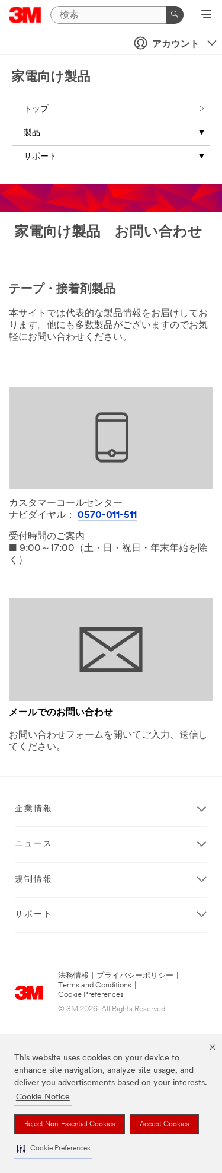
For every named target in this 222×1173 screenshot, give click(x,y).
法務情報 (73, 976)
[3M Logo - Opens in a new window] (25, 15)
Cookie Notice (43, 1097)
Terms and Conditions (94, 985)
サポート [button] (34, 914)
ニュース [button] (34, 844)
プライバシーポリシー (134, 976)
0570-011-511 (107, 515)
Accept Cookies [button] (164, 1124)
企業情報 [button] (34, 809)
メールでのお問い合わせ (61, 713)
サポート (40, 156)
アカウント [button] (176, 44)
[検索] (175, 15)
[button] (53, 1149)
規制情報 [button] (34, 879)
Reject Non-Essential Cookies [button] (69, 1124)
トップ (36, 109)
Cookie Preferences (91, 995)
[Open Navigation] (206, 15)
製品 (32, 133)
